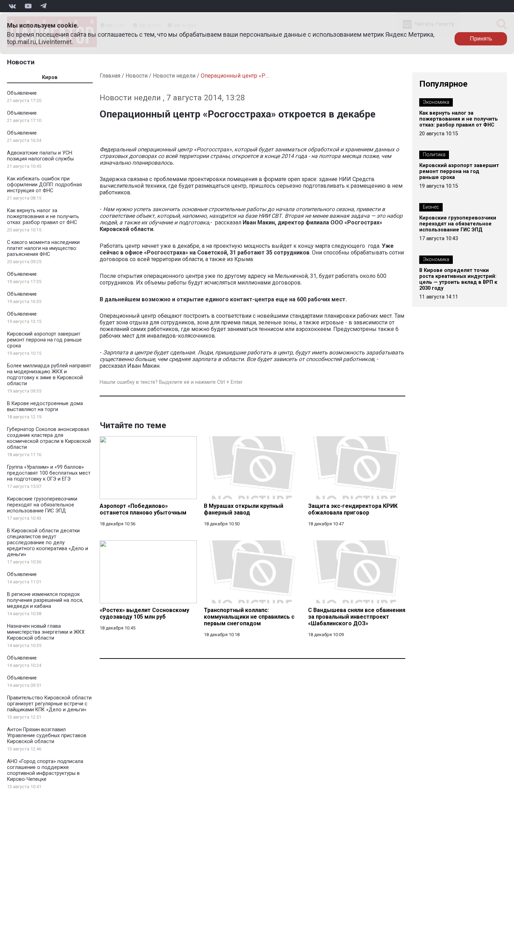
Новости (21, 62)
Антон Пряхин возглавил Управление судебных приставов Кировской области (46, 735)
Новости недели (174, 75)
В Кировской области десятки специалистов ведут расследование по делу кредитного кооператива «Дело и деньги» (47, 542)
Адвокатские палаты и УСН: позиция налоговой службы (40, 156)
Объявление (22, 93)
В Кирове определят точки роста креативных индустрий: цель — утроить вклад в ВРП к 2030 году (458, 279)
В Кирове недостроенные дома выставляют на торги (45, 406)
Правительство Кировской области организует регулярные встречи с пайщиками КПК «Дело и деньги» (49, 704)
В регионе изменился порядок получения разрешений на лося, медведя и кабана (45, 600)
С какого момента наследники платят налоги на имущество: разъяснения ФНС (43, 248)
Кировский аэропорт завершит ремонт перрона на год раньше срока (44, 340)
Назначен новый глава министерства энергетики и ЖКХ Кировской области (46, 632)
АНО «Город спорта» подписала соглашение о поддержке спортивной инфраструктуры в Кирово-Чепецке (45, 770)
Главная (110, 75)
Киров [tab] (50, 77)
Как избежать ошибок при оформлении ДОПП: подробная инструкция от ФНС (44, 185)
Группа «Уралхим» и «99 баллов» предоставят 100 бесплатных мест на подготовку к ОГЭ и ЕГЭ (49, 473)
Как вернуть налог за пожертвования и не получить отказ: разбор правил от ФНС (43, 216)
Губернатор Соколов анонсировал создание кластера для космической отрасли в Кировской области (49, 438)
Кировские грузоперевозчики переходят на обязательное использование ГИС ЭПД (42, 505)
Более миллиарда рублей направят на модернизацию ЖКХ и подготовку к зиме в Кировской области (49, 375)
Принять (481, 39)
